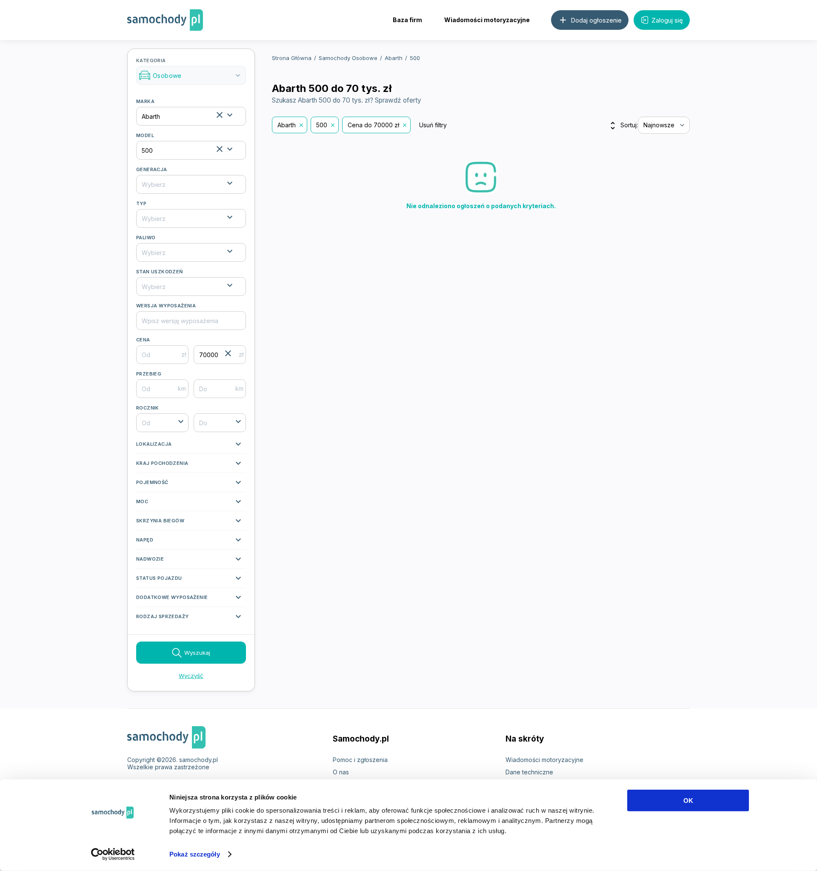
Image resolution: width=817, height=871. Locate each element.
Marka (145, 101)
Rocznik (147, 408)
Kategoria (189, 68)
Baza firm (407, 19)
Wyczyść (191, 675)
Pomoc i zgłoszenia (360, 759)
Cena (143, 340)
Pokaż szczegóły (194, 854)
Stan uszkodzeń (159, 272)
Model (145, 135)
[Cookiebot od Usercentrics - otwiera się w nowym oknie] (113, 854)
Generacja (151, 169)
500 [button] (321, 125)
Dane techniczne (529, 772)
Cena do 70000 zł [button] (373, 125)
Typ (141, 203)
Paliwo (145, 238)
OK (688, 800)
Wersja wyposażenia (166, 306)
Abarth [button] (286, 125)
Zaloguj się (667, 20)
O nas (341, 772)
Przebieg (148, 374)
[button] (191, 446)
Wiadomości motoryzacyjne (487, 19)
